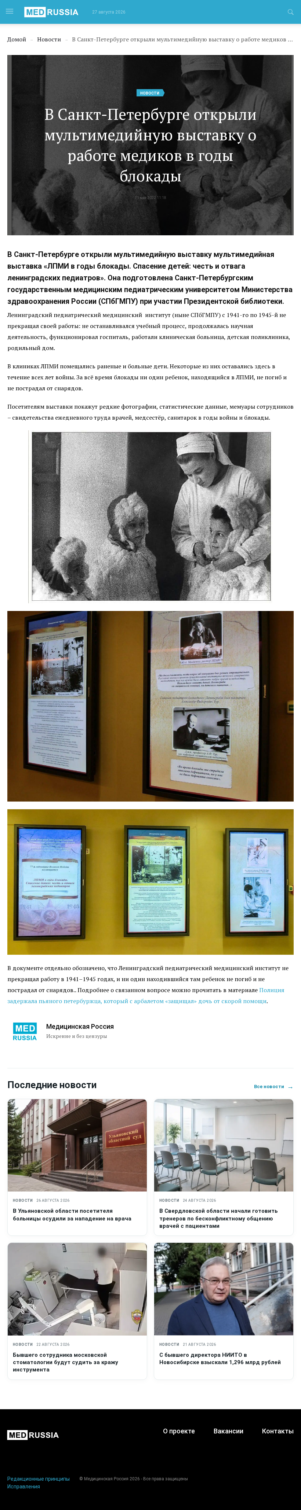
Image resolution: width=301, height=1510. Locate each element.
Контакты (278, 1431)
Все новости (274, 1086)
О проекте (179, 1431)
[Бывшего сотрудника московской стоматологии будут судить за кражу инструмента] (77, 1289)
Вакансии (228, 1431)
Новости (149, 93)
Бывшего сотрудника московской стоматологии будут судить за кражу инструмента (65, 1362)
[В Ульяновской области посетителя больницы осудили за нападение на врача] (77, 1145)
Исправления (23, 1486)
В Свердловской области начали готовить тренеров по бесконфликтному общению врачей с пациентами (218, 1218)
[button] (291, 13)
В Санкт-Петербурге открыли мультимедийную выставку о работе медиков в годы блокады (150, 145)
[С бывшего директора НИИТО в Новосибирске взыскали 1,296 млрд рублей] (223, 1289)
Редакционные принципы (38, 1479)
